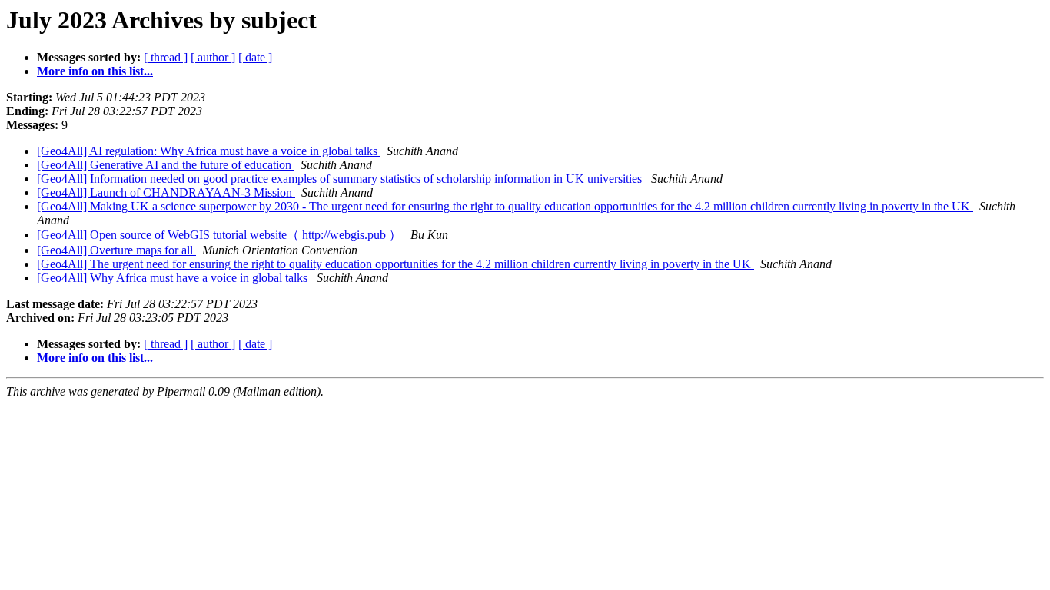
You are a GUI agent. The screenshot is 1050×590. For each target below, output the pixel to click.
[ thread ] (166, 57)
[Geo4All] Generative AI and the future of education (165, 164)
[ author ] (213, 57)
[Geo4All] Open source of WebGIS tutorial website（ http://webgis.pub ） (220, 234)
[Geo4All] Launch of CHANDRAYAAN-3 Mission (166, 192)
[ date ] (255, 57)
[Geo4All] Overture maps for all (116, 250)
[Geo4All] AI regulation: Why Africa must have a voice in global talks (208, 150)
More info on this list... (95, 71)
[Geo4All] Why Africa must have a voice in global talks (174, 277)
